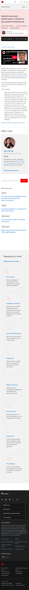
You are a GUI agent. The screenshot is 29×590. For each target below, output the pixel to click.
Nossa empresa (5, 539)
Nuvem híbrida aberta (13, 333)
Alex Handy (9, 31)
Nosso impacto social (20, 546)
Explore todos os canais (11, 261)
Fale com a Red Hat (5, 571)
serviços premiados (15, 535)
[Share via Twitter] (14, 39)
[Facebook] (10, 500)
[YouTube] (6, 500)
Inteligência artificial (13, 303)
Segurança (10, 358)
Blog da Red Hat (5, 7)
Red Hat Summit (4, 575)
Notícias (17, 539)
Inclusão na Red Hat (5, 573)
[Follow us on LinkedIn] (7, 156)
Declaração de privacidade (6, 583)
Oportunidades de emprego (21, 568)
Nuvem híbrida (14, 28)
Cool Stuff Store (18, 573)
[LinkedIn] (2, 500)
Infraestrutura (11, 411)
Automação (10, 277)
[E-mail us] (16, 39)
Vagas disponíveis (19, 549)
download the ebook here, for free (15, 122)
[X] (13, 500)
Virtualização (10, 464)
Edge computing (12, 385)
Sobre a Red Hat (4, 568)
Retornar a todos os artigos (8, 47)
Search (24, 180)
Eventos (3, 569)
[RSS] (26, 39)
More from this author (11, 170)
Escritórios (17, 569)
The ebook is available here (17, 76)
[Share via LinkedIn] (12, 39)
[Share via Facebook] (9, 39)
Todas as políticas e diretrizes (7, 585)
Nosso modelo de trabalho (7, 541)
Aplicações (10, 436)
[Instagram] (17, 500)
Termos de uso (18, 583)
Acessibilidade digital (19, 585)
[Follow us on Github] (5, 156)
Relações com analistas (6, 549)
